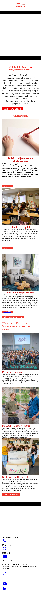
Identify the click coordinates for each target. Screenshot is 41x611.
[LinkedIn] (4, 589)
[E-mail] (5, 556)
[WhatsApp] (4, 549)
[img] (20, 5)
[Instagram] (4, 573)
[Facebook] (4, 579)
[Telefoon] (4, 541)
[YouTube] (5, 584)
